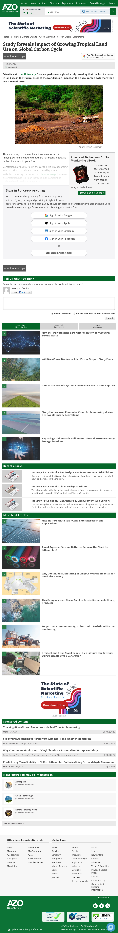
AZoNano (11, 851)
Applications (77, 862)
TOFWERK (12, 731)
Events (75, 851)
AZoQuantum (34, 851)
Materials (76, 869)
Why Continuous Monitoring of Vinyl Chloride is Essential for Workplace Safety (78, 575)
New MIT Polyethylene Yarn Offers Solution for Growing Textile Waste (76, 334)
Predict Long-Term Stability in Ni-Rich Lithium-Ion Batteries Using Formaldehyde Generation (77, 654)
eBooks (55, 873)
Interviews (76, 854)
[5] (21, 448)
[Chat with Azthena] (110, 927)
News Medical (34, 858)
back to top (102, 897)
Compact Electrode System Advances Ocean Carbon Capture (78, 385)
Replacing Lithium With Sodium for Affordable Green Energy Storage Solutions (78, 440)
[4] (21, 422)
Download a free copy (92, 192)
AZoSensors (33, 847)
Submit (110, 318)
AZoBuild (11, 862)
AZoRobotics (13, 854)
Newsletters (97, 854)
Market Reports (59, 866)
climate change (48, 174)
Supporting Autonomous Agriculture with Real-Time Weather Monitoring (79, 628)
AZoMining (12, 866)
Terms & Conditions (100, 866)
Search (94, 851)
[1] (21, 342)
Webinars (56, 862)
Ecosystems (78, 36)
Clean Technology (24, 795)
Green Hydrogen (79, 858)
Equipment (57, 858)
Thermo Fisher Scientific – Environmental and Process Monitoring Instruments (43, 755)
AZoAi (30, 854)
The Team (76, 877)
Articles (55, 851)
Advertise (95, 862)
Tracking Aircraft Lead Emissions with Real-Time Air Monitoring (41, 727)
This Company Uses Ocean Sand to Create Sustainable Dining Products (78, 601)
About (94, 847)
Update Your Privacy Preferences (26, 929)
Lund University (27, 74)
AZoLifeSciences (35, 862)
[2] (21, 369)
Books (54, 869)
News (16, 36)
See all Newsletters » (14, 823)
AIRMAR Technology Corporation (23, 743)
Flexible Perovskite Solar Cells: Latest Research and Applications (72, 522)
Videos (75, 847)
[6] (21, 663)
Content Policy (98, 880)
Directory (56, 854)
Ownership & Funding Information (97, 887)
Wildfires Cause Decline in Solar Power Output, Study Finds (77, 359)
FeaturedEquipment (59, 326)
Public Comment (62, 313)
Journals (56, 877)
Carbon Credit (64, 36)
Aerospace (20, 781)
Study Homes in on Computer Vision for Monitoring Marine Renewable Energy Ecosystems (77, 413)
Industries (76, 866)
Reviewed (12, 67)
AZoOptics (12, 858)
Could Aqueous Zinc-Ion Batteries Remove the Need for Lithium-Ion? (75, 548)
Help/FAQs (77, 873)
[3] (21, 395)
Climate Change (29, 36)
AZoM (9, 847)
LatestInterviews (97, 326)
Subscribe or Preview (25, 784)
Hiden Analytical (15, 766)
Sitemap (95, 876)
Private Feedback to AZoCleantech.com (95, 313)
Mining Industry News (26, 809)
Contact (95, 858)
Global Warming (47, 36)
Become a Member (81, 881)
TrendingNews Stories (20, 326)
